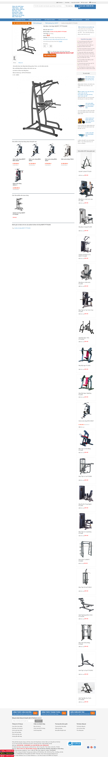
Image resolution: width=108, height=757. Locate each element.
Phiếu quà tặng (58, 728)
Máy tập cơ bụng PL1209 (85, 227)
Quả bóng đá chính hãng (35, 19)
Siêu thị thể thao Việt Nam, (44, 748)
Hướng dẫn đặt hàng (17, 736)
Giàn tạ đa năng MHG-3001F (86, 421)
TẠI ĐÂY (60, 41)
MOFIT (51, 29)
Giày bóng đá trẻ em (20, 19)
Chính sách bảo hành (17, 730)
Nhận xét (20, 62)
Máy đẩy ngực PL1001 (84, 365)
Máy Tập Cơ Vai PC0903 (85, 476)
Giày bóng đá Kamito (50, 19)
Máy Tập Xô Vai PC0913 (85, 587)
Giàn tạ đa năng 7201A (67, 159)
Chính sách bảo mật (17, 734)
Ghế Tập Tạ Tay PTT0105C (86, 670)
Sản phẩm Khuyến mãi (60, 730)
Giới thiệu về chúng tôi (17, 728)
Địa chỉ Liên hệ (37, 726)
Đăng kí (38, 721)
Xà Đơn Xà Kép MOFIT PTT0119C (22, 228)
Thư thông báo (80, 730)
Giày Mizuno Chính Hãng (57, 748)
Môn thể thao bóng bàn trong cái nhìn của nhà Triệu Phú (90, 78)
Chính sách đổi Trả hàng (39, 728)
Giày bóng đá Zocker (76, 19)
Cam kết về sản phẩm (17, 726)
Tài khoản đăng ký (81, 726)
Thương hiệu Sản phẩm (60, 726)
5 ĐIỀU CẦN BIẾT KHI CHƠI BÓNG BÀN (90, 134)
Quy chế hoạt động (16, 732)
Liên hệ (87, 19)
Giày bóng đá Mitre (63, 19)
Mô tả (14, 62)
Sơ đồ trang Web (38, 730)
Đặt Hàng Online (50, 55)
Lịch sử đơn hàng (81, 728)
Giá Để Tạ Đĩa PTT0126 (85, 171)
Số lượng (45, 43)
